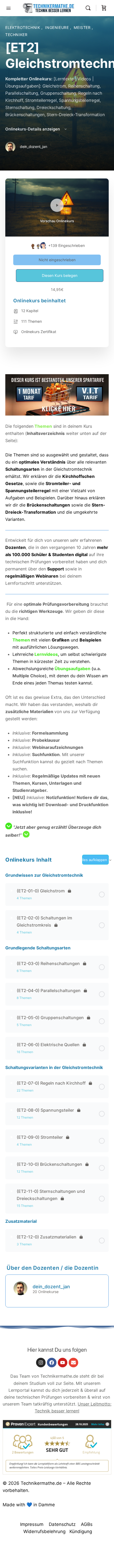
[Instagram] (41, 1362)
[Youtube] (62, 1362)
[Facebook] (51, 1362)
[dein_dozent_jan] (20, 1288)
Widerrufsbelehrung (44, 1531)
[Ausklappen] (11, 890)
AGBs (87, 1524)
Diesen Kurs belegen (59, 275)
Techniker (16, 34)
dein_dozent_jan (51, 1286)
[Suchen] (89, 8)
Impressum (31, 1524)
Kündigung (80, 1531)
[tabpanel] (57, 606)
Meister (83, 27)
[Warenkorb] (103, 8)
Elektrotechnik (23, 27)
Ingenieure (57, 27)
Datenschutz (62, 1524)
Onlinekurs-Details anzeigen (33, 129)
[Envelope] (73, 1362)
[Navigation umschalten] (8, 7)
